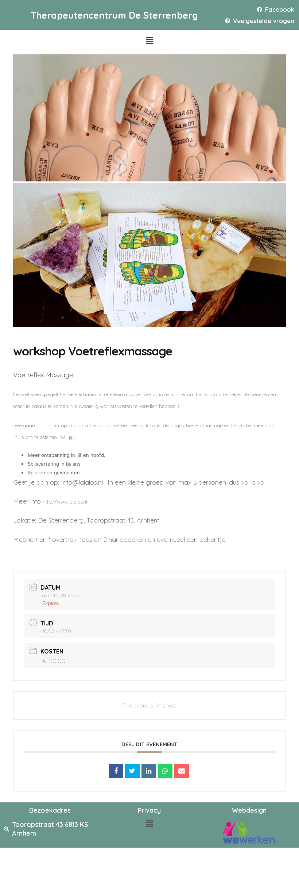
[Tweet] (132, 771)
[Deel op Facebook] (116, 771)
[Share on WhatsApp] (165, 771)
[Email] (181, 771)
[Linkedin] (148, 771)
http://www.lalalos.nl (65, 502)
